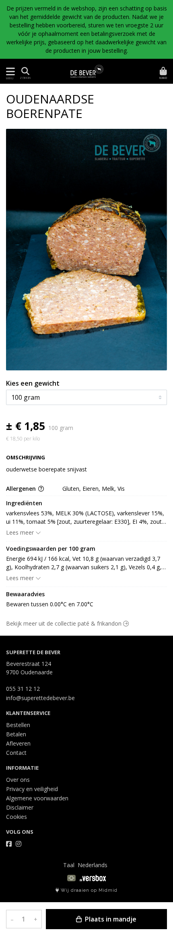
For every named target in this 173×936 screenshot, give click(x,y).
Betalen (16, 734)
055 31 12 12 (23, 688)
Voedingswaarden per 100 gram (50, 548)
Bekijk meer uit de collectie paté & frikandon (64, 623)
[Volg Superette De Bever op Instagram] (18, 843)
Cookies (16, 816)
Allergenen (21, 488)
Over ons (18, 779)
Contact (16, 752)
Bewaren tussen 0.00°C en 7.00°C (49, 604)
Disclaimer (19, 807)
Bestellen (18, 725)
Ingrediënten (24, 503)
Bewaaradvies (25, 594)
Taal (68, 865)
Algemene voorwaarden (37, 798)
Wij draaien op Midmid (88, 890)
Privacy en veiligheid (32, 789)
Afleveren (18, 743)
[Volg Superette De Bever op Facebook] (9, 843)
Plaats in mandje (109, 919)
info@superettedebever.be (40, 698)
